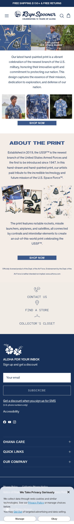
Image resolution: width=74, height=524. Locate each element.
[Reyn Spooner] (35, 16)
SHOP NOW (37, 123)
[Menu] (6, 15)
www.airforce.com (53, 274)
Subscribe (37, 390)
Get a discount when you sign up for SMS (29, 401)
